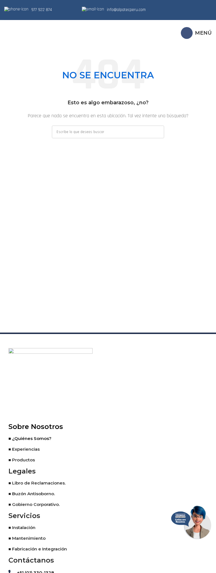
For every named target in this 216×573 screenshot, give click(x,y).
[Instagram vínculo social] (186, 10)
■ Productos (21, 460)
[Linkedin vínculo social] (193, 10)
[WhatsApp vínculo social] (200, 10)
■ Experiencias (24, 449)
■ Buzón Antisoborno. (31, 493)
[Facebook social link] (179, 10)
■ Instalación (21, 527)
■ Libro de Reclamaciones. (37, 483)
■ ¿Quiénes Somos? (29, 438)
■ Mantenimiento (27, 538)
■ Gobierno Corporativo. (34, 504)
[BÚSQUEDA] (157, 131)
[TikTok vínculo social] (208, 10)
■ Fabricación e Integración (37, 549)
